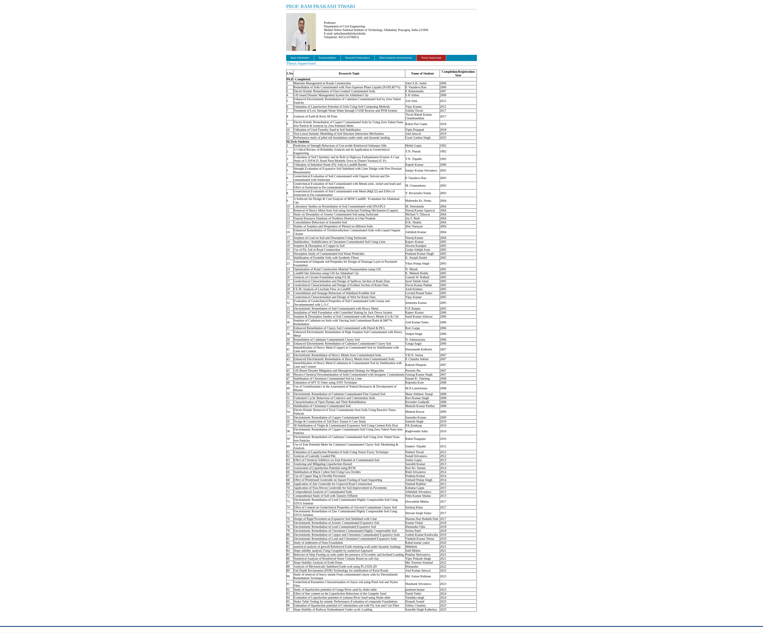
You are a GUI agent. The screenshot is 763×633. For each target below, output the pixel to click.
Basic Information (300, 57)
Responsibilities (327, 57)
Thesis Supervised (431, 57)
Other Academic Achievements (395, 57)
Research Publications (357, 57)
